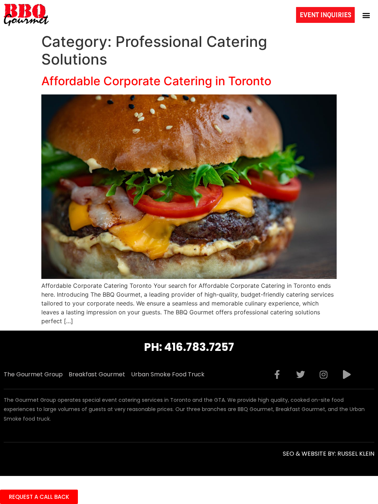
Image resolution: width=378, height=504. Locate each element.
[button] (366, 15)
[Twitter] (300, 374)
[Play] (347, 374)
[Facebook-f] (277, 374)
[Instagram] (324, 374)
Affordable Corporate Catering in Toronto (156, 81)
